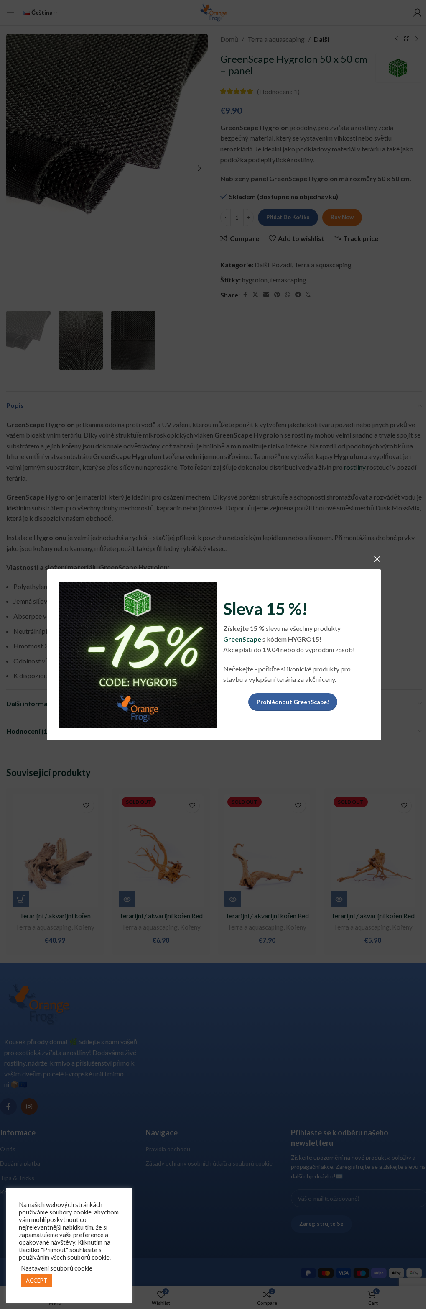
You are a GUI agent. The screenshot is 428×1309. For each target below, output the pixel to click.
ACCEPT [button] (36, 1280)
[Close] (377, 558)
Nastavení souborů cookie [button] (56, 1268)
